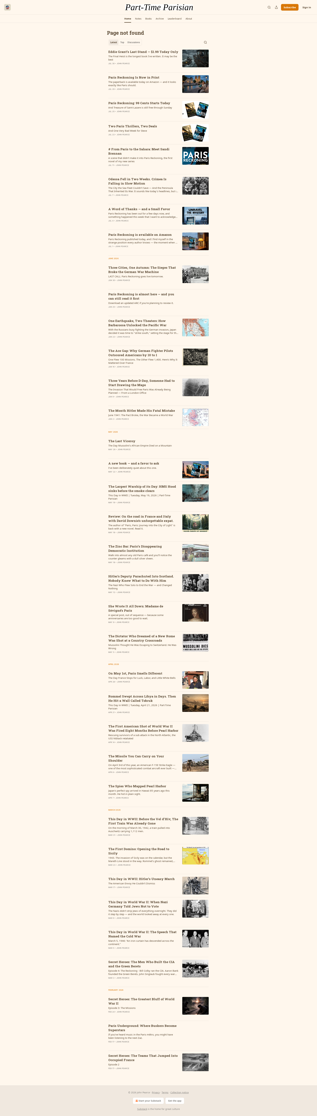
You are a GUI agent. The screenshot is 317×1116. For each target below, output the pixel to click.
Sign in (306, 7)
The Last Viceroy (121, 441)
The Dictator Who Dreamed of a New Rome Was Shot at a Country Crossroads (141, 638)
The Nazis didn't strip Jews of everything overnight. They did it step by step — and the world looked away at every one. (142, 912)
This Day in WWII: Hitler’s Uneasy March (141, 879)
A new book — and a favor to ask (133, 463)
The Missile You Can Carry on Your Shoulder (136, 758)
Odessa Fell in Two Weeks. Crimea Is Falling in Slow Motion (137, 181)
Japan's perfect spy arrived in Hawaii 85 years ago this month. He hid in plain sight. (139, 792)
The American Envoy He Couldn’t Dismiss (131, 883)
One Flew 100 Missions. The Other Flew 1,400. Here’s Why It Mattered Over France (142, 361)
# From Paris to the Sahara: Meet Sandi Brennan (138, 151)
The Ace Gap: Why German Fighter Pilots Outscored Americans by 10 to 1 (140, 353)
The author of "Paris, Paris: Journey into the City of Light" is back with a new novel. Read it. (141, 527)
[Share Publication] (276, 7)
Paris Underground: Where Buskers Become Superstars (142, 1028)
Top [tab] (122, 42)
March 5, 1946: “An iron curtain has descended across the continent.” (141, 942)
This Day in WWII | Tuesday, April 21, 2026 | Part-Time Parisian (139, 706)
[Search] (269, 7)
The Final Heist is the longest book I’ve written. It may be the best (142, 58)
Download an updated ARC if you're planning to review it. (141, 303)
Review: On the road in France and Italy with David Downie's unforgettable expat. (141, 518)
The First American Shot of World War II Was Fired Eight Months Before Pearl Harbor (143, 728)
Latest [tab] (113, 42)
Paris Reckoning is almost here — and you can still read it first (141, 296)
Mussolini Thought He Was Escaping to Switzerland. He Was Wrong (142, 646)
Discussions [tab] (133, 42)
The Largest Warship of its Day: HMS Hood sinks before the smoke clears (142, 488)
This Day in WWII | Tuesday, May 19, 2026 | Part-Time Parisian (139, 497)
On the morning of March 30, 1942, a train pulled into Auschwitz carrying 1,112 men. (139, 829)
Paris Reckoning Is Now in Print (133, 77)
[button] (127, 19)
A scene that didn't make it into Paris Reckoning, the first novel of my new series (140, 159)
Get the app (174, 1100)
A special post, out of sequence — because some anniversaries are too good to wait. (135, 616)
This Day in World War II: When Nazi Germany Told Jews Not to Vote (138, 904)
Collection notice (179, 1092)
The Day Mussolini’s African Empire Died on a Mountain (140, 445)
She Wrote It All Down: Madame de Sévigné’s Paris (135, 608)
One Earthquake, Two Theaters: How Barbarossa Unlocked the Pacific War (137, 323)
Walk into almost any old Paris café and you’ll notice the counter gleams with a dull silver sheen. (140, 556)
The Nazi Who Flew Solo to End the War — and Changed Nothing (140, 586)
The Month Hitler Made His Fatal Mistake (141, 410)
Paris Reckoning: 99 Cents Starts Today (139, 103)
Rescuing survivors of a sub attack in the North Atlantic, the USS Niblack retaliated (142, 736)
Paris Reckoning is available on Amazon (140, 234)
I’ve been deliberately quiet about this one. (132, 467)
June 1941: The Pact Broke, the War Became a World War (140, 415)
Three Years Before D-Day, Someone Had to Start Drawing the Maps (141, 383)
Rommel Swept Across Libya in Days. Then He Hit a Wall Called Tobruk (142, 698)
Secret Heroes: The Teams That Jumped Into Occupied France (143, 1057)
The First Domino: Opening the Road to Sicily (138, 851)
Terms (165, 1092)
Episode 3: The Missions (122, 1008)
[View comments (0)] (134, 68)
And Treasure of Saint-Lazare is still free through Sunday (140, 107)
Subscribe (290, 7)
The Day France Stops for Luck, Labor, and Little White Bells (142, 677)
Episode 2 (113, 1064)
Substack (142, 1109)
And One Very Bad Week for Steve (127, 130)
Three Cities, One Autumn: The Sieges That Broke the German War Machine (142, 269)
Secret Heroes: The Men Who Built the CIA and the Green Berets (141, 964)
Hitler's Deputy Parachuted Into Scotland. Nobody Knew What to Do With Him (141, 578)
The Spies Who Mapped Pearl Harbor (137, 786)
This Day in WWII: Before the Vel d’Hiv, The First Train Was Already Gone (143, 821)
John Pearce (123, 63)
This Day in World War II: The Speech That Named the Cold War (142, 934)
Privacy (156, 1092)
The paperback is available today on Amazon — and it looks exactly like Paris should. (142, 83)
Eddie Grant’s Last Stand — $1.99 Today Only (143, 52)
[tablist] (125, 42)
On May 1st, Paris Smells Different (135, 673)
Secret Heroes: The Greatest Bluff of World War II (141, 1001)
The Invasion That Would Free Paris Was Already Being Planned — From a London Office (139, 391)
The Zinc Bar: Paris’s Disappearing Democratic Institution (135, 548)
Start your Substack (150, 1100)
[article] (158, 59)
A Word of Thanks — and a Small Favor (139, 209)
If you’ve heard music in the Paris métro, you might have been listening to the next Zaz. (140, 1036)
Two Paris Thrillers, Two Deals (132, 126)
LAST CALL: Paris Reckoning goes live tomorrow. (135, 276)
